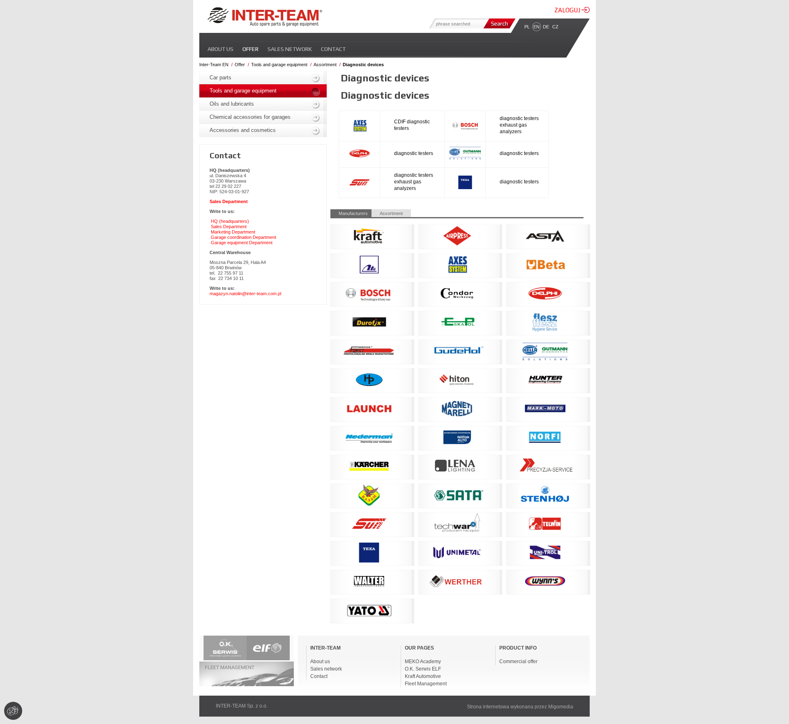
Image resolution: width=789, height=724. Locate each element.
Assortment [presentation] (391, 213)
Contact (333, 49)
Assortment (325, 64)
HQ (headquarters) (230, 221)
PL (527, 26)
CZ (555, 26)
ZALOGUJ (567, 10)
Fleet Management (426, 684)
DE (546, 26)
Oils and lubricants (232, 104)
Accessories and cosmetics (243, 130)
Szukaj (498, 23)
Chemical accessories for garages (250, 117)
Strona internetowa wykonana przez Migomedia (520, 707)
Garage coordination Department (243, 237)
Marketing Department (233, 231)
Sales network (290, 49)
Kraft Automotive (423, 676)
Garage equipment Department (241, 242)
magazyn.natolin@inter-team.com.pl (245, 293)
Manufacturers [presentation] (353, 213)
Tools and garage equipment (279, 64)
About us (220, 49)
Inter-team (264, 16)
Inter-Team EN (213, 64)
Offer (250, 49)
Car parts (220, 77)
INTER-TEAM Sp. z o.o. (242, 706)
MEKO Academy (423, 661)
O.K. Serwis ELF (423, 669)
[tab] (350, 213)
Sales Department (229, 226)
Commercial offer (518, 661)
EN (536, 26)
